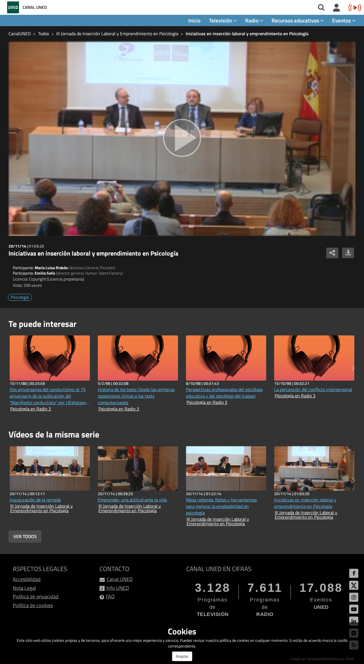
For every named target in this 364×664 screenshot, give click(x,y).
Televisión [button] (221, 20)
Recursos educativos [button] (296, 20)
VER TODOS (25, 536)
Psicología (20, 297)
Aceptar (182, 656)
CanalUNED (20, 33)
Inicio (194, 20)
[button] (353, 368)
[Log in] (336, 7)
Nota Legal (24, 588)
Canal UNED (120, 579)
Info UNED (117, 588)
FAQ (110, 596)
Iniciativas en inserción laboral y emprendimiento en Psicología (247, 33)
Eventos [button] (342, 20)
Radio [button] (252, 20)
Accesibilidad (27, 579)
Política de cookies (33, 605)
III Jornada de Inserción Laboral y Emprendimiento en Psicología (117, 33)
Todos (43, 33)
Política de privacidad (36, 596)
